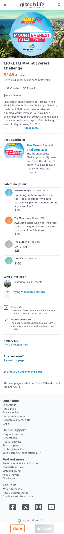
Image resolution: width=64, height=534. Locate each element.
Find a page (9, 408)
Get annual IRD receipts (16, 420)
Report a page (10, 445)
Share (17, 528)
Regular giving (10, 474)
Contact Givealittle (13, 449)
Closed (45, 528)
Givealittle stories (12, 467)
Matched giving (11, 471)
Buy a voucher (10, 412)
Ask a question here (16, 344)
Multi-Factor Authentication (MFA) (22, 453)
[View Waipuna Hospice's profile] (7, 294)
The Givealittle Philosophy (17, 496)
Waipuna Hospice (35, 292)
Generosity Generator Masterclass (22, 463)
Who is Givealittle (12, 489)
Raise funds (9, 405)
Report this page (14, 360)
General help (10, 438)
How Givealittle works (15, 492)
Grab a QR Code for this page (24, 371)
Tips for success (11, 441)
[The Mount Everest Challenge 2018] (14, 150)
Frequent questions (13, 434)
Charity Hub (9, 478)
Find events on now (13, 416)
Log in (6, 423)
